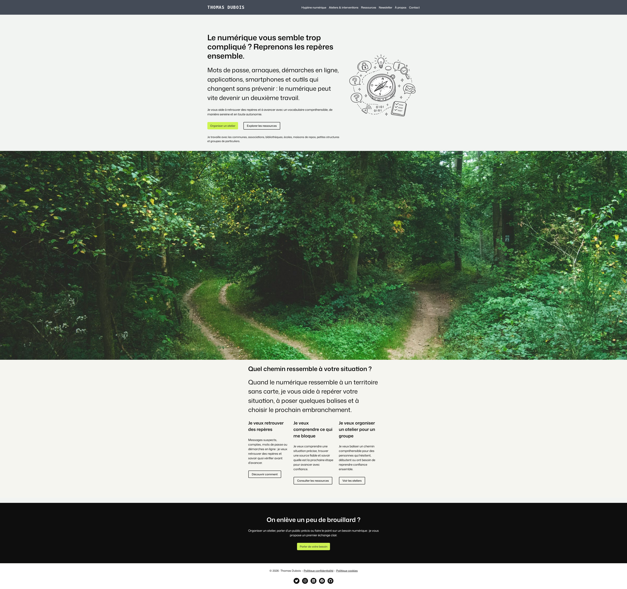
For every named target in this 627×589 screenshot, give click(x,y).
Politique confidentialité (318, 571)
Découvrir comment (265, 474)
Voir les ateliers (352, 480)
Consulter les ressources (313, 480)
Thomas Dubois (226, 7)
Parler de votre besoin (313, 546)
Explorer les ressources (262, 126)
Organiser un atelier (222, 126)
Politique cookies (347, 571)
